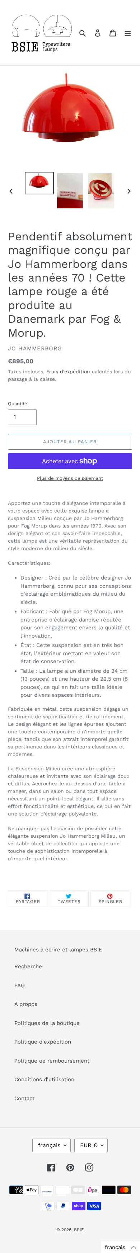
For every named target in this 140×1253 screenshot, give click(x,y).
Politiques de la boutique (47, 1023)
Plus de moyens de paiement (70, 478)
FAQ (19, 985)
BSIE (79, 1229)
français (49, 1145)
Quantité (17, 403)
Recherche (28, 966)
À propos (25, 1004)
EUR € (88, 1145)
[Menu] (127, 33)
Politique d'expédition (42, 1042)
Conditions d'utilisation (44, 1079)
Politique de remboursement (51, 1061)
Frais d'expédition (68, 371)
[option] (39, 183)
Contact (24, 1098)
